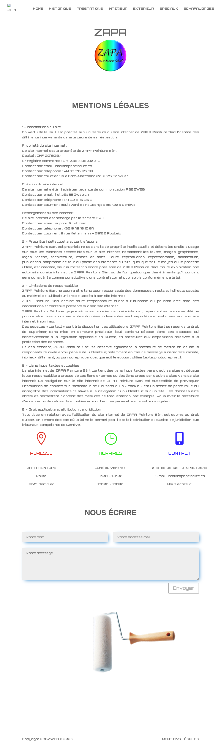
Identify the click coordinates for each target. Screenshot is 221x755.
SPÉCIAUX (168, 8)
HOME (38, 8)
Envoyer (183, 588)
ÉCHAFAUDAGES (199, 8)
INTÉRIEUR (118, 8)
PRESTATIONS (90, 8)
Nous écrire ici (179, 484)
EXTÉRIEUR (143, 8)
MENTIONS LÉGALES (180, 739)
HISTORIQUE (60, 8)
